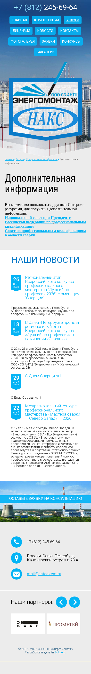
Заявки (48, 41)
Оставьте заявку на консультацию (45, 498)
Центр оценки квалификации (42, 159)
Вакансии (46, 52)
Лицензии (21, 31)
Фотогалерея (23, 41)
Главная (19, 20)
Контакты (69, 31)
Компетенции (46, 20)
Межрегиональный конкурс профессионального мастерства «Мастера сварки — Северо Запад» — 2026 (52, 412)
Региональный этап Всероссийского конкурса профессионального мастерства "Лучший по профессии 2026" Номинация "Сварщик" (52, 287)
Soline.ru (60, 652)
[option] (28, 623)
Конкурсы (71, 41)
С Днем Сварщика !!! (43, 376)
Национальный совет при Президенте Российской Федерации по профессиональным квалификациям (45, 222)
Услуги (72, 20)
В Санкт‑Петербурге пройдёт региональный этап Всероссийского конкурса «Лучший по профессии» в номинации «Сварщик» (52, 330)
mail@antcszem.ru (44, 574)
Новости (45, 31)
